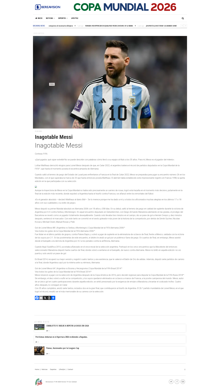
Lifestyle (74, 18)
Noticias (49, 18)
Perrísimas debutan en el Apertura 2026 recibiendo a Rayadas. (62, 336)
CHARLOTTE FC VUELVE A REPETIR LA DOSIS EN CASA (67, 325)
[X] (45, 298)
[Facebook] (37, 298)
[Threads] (49, 298)
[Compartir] (53, 298)
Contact (70, 369)
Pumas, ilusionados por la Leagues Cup (62, 348)
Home (37, 369)
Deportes (62, 18)
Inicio (40, 18)
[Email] (41, 298)
